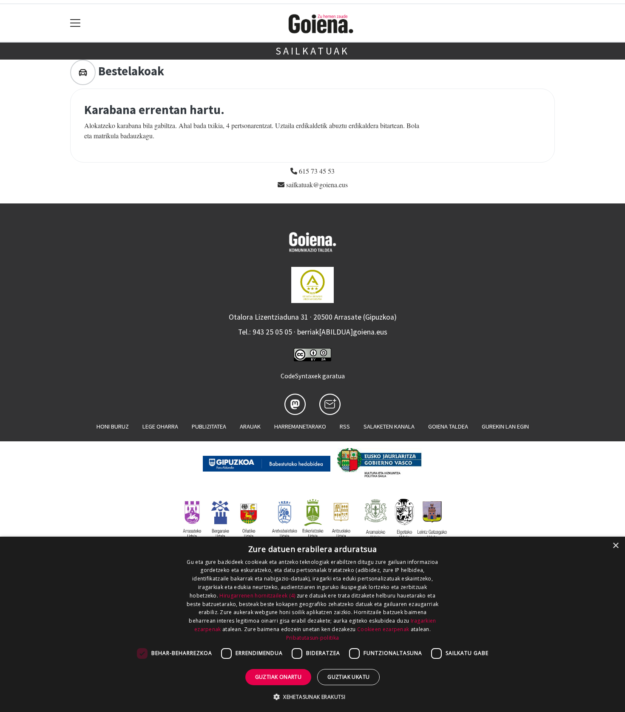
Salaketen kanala (389, 426)
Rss (345, 426)
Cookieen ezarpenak (383, 629)
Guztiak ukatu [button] (348, 677)
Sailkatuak (312, 50)
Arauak (250, 426)
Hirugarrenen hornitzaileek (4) (257, 595)
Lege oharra (160, 426)
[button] (312, 697)
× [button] (615, 546)
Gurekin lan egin (505, 426)
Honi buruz (113, 426)
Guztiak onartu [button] (278, 677)
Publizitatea (209, 426)
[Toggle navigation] (75, 23)
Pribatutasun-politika (312, 637)
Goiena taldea (448, 426)
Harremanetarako (300, 426)
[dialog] (312, 624)
